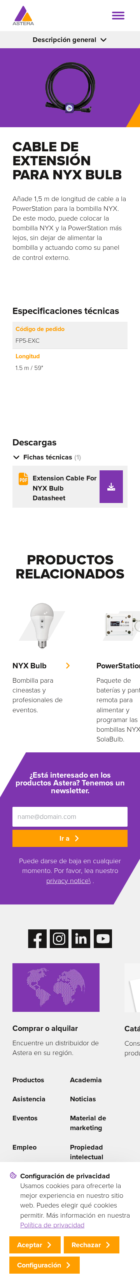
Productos (28, 1080)
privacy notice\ (68, 881)
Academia (86, 1080)
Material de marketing (88, 1123)
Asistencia (29, 1099)
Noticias (83, 1099)
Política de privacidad (52, 1225)
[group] (42, 655)
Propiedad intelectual (86, 1152)
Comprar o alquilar (45, 1028)
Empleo (24, 1147)
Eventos (25, 1118)
